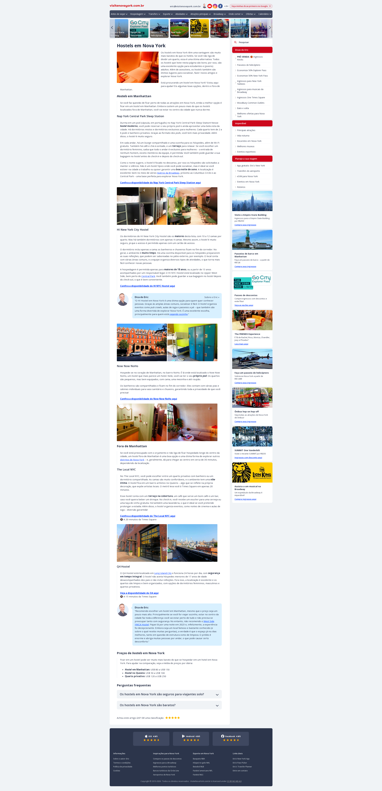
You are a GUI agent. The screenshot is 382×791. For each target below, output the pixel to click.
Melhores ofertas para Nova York (251, 115)
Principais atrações (246, 130)
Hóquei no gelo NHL (201, 762)
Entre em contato (240, 770)
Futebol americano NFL (202, 770)
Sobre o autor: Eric (121, 758)
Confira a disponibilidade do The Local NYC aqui (147, 515)
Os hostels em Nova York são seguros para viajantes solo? (162, 694)
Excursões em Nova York (249, 141)
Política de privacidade (122, 766)
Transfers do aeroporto (248, 171)
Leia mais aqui (241, 344)
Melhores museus (245, 146)
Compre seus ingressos (245, 224)
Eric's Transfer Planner (242, 766)
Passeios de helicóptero (248, 65)
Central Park (148, 276)
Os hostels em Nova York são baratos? (147, 705)
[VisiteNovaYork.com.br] (127, 5)
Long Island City (163, 573)
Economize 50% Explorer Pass (251, 70)
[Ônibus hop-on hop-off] (252, 398)
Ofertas (249, 14)
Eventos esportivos (246, 151)
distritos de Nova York (132, 459)
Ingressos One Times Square (251, 97)
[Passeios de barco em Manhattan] (252, 240)
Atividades (180, 14)
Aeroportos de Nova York (164, 774)
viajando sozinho (179, 314)
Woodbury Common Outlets (250, 102)
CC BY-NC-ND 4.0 (234, 781)
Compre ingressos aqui (245, 499)
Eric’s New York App (241, 758)
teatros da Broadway (168, 172)
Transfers (153, 14)
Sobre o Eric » (211, 297)
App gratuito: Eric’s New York (251, 165)
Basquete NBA (199, 758)
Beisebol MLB (198, 766)
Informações (119, 753)
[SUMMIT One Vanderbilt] (252, 436)
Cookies (116, 770)
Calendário (263, 14)
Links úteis (238, 753)
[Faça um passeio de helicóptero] (252, 359)
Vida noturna (243, 135)
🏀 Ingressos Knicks (250, 58)
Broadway (218, 14)
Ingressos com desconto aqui (248, 457)
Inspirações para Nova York (166, 753)
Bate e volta (243, 108)
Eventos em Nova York (248, 181)
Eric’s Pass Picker (240, 762)
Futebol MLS (198, 774)
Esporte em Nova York (203, 753)
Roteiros (241, 187)
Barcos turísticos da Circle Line (166, 770)
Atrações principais (199, 14)
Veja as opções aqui (244, 305)
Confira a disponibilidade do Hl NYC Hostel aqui (147, 285)
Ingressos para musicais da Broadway (250, 90)
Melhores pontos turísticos (164, 766)
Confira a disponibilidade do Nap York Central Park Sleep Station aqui (160, 182)
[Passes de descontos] (252, 281)
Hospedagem (136, 14)
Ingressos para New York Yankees (249, 82)
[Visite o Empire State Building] (252, 201)
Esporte (166, 14)
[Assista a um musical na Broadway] (252, 472)
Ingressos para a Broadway (164, 762)
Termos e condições (122, 762)
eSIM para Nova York (247, 176)
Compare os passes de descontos (167, 758)
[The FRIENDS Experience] (252, 320)
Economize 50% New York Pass (252, 75)
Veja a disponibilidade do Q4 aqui (139, 593)
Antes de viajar (118, 14)
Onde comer (235, 14)
